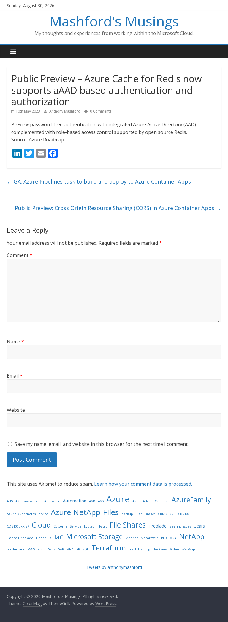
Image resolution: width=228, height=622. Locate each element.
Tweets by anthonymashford (114, 567)
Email (15, 375)
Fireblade (157, 526)
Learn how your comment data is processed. (143, 484)
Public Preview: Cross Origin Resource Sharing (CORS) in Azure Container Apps (118, 207)
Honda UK (44, 538)
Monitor (131, 538)
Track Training (139, 549)
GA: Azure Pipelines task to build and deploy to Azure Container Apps (99, 181)
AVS (101, 501)
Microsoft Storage (94, 536)
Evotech (90, 526)
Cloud (41, 525)
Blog (139, 514)
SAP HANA (66, 549)
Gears (199, 526)
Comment (19, 255)
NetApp (191, 536)
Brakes (150, 514)
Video (174, 549)
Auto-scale (52, 501)
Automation (74, 500)
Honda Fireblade (20, 538)
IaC (59, 537)
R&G (31, 549)
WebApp (188, 549)
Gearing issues (180, 526)
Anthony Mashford (65, 111)
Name (15, 341)
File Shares (128, 525)
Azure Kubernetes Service (27, 514)
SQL (86, 549)
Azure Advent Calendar (150, 501)
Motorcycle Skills (154, 538)
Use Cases (160, 549)
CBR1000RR (166, 514)
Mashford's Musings (114, 21)
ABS (10, 501)
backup (127, 514)
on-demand (16, 549)
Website (16, 410)
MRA (173, 538)
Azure (118, 499)
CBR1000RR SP (189, 514)
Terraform (108, 547)
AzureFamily (191, 499)
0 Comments (100, 111)
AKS (18, 501)
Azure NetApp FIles (85, 512)
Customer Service (67, 526)
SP (78, 549)
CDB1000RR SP (18, 526)
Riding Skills (47, 549)
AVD (92, 501)
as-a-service (33, 501)
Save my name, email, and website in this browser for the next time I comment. (102, 444)
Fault (103, 526)
